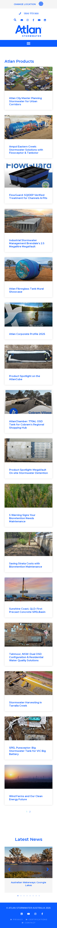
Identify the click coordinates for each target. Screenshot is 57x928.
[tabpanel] (28, 870)
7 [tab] (36, 895)
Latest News (28, 839)
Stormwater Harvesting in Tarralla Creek (25, 704)
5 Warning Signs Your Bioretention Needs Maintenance (22, 518)
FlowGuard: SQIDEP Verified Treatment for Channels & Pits (28, 197)
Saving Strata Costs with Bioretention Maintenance (25, 565)
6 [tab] (33, 895)
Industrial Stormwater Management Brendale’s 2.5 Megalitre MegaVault (26, 243)
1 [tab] (17, 895)
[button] (9, 869)
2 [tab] (20, 895)
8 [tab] (39, 895)
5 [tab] (30, 895)
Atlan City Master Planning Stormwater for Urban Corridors (25, 101)
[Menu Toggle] (28, 43)
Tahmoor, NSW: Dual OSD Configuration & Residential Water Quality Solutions (26, 657)
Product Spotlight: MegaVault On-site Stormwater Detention (28, 471)
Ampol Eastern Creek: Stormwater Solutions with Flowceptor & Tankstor (26, 149)
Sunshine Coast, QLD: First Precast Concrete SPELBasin (27, 610)
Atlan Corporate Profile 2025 (27, 334)
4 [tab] (27, 895)
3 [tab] (24, 895)
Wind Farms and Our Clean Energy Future (26, 798)
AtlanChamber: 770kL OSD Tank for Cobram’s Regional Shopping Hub (26, 424)
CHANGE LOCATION (25, 4)
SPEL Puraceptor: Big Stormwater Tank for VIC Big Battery (27, 751)
